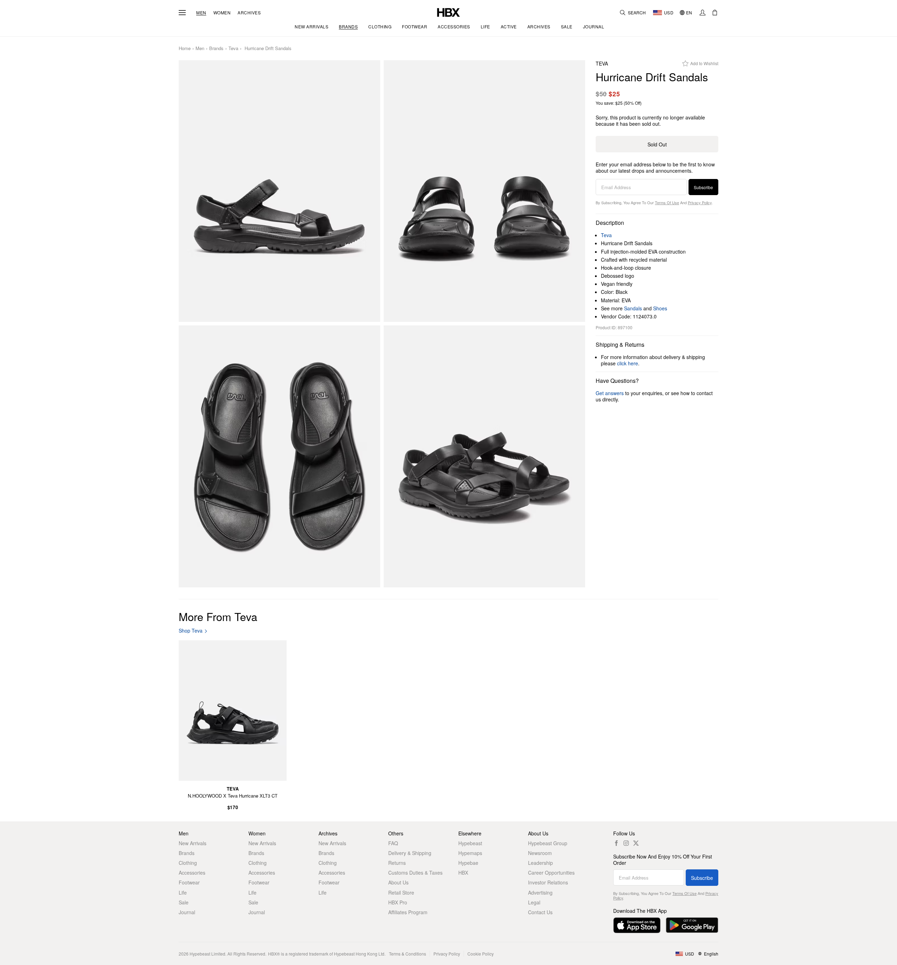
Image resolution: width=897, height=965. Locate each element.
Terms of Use (667, 202)
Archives (249, 13)
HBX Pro (397, 902)
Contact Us (540, 912)
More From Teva (218, 616)
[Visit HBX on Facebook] (616, 843)
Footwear (189, 882)
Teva (233, 48)
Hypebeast (470, 843)
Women (222, 13)
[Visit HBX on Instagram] (626, 843)
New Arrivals (192, 843)
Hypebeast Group (547, 843)
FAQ (393, 843)
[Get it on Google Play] (692, 925)
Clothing (188, 863)
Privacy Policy (700, 202)
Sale (184, 902)
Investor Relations (548, 882)
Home (185, 48)
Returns (397, 863)
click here (627, 363)
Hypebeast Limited (207, 954)
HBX (463, 872)
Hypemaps (470, 853)
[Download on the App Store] (636, 925)
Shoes (660, 308)
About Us (398, 882)
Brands (216, 48)
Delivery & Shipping (409, 853)
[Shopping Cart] (714, 12)
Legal (534, 902)
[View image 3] (279, 456)
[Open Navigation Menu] (182, 12)
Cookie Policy (480, 954)
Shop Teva (191, 630)
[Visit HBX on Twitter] (636, 843)
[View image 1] (279, 191)
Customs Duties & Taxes (415, 872)
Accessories (192, 872)
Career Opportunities (551, 872)
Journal (187, 912)
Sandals (633, 308)
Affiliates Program (407, 912)
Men (201, 13)
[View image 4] (484, 456)
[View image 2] (484, 191)
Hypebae (468, 863)
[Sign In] (702, 12)
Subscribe (703, 187)
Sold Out (657, 144)
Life (183, 892)
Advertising (540, 892)
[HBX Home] (448, 11)
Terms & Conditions (407, 954)
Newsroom (540, 853)
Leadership (540, 863)
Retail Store (401, 892)
